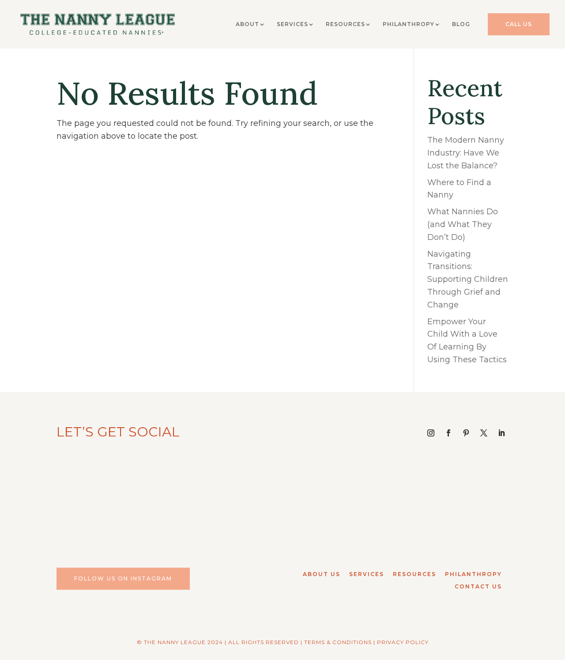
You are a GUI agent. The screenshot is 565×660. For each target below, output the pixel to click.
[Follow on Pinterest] (466, 433)
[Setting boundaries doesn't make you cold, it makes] (340, 501)
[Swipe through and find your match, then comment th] (109, 501)
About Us (321, 574)
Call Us (518, 24)
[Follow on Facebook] (448, 433)
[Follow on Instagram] (431, 433)
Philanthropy (408, 24)
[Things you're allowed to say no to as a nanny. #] (225, 501)
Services (292, 24)
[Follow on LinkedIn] (501, 433)
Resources (345, 24)
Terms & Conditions (338, 642)
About (247, 24)
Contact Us (478, 586)
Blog (461, 24)
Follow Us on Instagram (123, 578)
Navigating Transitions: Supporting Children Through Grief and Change (467, 279)
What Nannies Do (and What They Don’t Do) (462, 224)
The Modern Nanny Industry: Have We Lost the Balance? (465, 153)
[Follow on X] (484, 433)
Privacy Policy (403, 642)
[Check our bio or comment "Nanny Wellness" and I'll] (455, 501)
